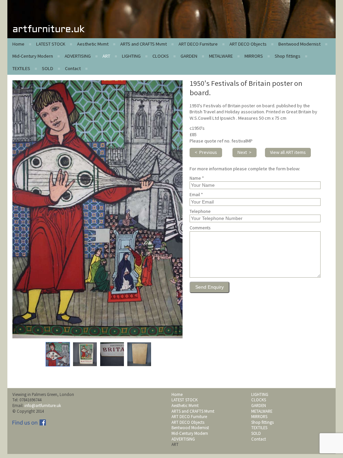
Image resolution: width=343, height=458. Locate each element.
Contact (73, 68)
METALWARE (221, 56)
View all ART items (288, 152)
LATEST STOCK (50, 44)
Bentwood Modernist (299, 44)
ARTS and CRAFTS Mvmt (143, 44)
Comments (200, 228)
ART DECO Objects (248, 44)
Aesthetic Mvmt (93, 44)
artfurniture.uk (48, 29)
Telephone (200, 211)
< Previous (206, 152)
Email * (196, 194)
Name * (197, 178)
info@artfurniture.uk (42, 405)
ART (106, 56)
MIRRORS (254, 56)
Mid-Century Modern (32, 56)
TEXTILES (21, 68)
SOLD (47, 68)
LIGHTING (131, 56)
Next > (244, 152)
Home (18, 44)
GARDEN (189, 56)
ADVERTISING (78, 56)
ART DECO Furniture (198, 44)
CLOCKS (160, 56)
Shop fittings (287, 56)
